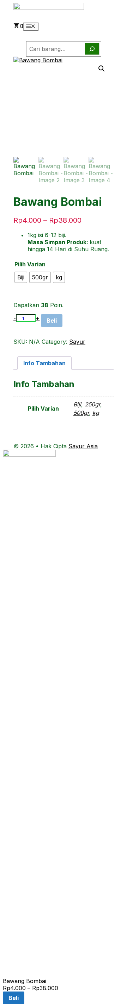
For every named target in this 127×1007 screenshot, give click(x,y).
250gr (92, 404)
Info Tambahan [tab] (44, 363)
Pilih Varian (30, 264)
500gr (81, 412)
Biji (77, 404)
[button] (101, 68)
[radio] (21, 277)
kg (95, 412)
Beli (52, 320)
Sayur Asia (83, 446)
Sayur (77, 341)
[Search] (92, 49)
